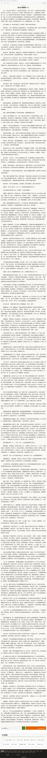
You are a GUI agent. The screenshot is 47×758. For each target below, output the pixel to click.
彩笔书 (16, 752)
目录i (34, 751)
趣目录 (11, 751)
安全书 (41, 751)
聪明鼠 (23, 752)
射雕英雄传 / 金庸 (22, 744)
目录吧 (30, 752)
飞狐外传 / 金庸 (40, 744)
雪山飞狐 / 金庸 (6, 744)
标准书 (12, 752)
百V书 (9, 752)
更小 (4, 3)
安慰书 (2, 752)
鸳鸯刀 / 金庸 (14, 744)
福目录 (31, 751)
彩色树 (26, 752)
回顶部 (18, 754)
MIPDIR (19, 751)
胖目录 (27, 751)
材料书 (19, 752)
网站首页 (7, 754)
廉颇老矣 (7, 751)
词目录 (33, 752)
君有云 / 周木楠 (31, 744)
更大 (8, 3)
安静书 (37, 751)
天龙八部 (23, 5)
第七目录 (23, 751)
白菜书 (5, 752)
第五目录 (15, 751)
